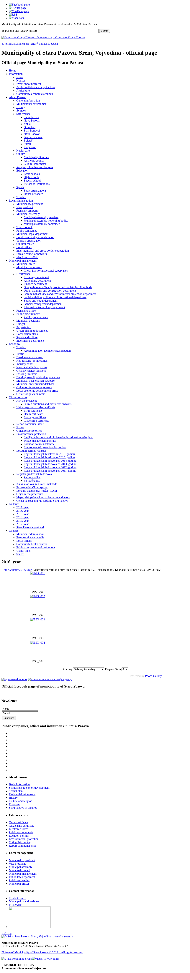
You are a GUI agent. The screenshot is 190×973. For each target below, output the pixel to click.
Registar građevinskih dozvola (34, 474)
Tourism (21, 197)
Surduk (28, 143)
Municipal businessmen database (35, 380)
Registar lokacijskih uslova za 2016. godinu (49, 454)
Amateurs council (34, 160)
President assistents (27, 210)
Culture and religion (20, 801)
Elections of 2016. (27, 257)
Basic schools (32, 173)
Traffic (20, 354)
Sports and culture (26, 337)
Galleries (14, 504)
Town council (24, 227)
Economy (14, 344)
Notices (20, 80)
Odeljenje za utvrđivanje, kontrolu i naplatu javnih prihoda (58, 287)
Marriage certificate (35, 417)
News (19, 77)
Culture (20, 153)
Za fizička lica (32, 480)
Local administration (21, 200)
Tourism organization (28, 240)
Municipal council (19, 870)
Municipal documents (29, 267)
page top (6, 933)
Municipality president (22, 860)
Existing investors (26, 374)
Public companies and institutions (35, 547)
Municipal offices (19, 883)
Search (104, 30)
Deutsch (53, 43)
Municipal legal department (32, 233)
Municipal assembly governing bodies (46, 220)
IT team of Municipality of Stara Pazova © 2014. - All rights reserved (42, 952)
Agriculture (23, 90)
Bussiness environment (29, 357)
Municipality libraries (36, 157)
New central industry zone (31, 367)
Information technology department (44, 307)
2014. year (22, 517)
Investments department (30, 340)
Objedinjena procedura (29, 494)
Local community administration (35, 237)
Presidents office (26, 310)
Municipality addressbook (24, 901)
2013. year (22, 520)
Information (16, 73)
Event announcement (28, 83)
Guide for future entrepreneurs (34, 387)
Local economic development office (37, 390)
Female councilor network (31, 253)
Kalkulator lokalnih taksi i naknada (36, 484)
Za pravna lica (32, 477)
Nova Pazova (32, 120)
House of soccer (33, 193)
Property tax (23, 327)
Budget (20, 324)
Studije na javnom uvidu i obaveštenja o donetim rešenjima (58, 437)
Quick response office (29, 430)
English (43, 43)
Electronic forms (18, 829)
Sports (20, 187)
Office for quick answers (30, 394)
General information (28, 100)
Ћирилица (8, 43)
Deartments (23, 273)
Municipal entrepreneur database (35, 384)
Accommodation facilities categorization (47, 350)
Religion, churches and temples (34, 167)
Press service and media (30, 537)
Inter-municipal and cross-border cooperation (42, 250)
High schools (31, 177)
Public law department (22, 877)
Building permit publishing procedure (38, 377)
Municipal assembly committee (42, 223)
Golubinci (29, 127)
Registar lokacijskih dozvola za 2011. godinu (50, 470)
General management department (43, 303)
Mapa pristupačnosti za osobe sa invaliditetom (43, 497)
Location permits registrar (31, 450)
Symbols (21, 110)
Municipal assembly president (41, 217)
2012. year (22, 524)
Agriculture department (37, 280)
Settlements (23, 113)
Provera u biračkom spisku (32, 487)
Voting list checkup (20, 842)
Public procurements (28, 314)
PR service (15, 904)
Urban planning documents (32, 330)
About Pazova (17, 97)
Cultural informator (35, 163)
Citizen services (18, 397)
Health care (23, 150)
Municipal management (22, 260)
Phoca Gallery (153, 676)
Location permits (19, 835)
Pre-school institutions (37, 183)
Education (22, 170)
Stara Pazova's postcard (30, 527)
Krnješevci (30, 147)
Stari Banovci (32, 130)
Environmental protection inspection (45, 447)
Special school (32, 180)
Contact (13, 530)
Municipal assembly (28, 213)
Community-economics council (34, 93)
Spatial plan (16, 791)
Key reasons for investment (32, 360)
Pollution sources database (39, 444)
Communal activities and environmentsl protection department (60, 293)
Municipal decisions (28, 320)
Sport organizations (35, 190)
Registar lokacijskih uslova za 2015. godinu (49, 457)
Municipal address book (30, 534)
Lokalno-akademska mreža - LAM (36, 490)
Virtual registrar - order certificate (35, 407)
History (20, 107)
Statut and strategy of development (29, 787)
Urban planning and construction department (50, 290)
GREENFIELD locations (31, 370)
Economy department (36, 277)
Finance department (35, 283)
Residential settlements (22, 794)
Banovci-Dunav (33, 137)
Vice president (24, 207)
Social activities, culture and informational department (55, 297)
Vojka (27, 123)
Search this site (10, 30)
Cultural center (25, 243)
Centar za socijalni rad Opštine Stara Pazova (42, 500)
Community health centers (31, 544)
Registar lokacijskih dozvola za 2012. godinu (50, 467)
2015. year (22, 514)
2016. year (22, 510)
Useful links (23, 550)
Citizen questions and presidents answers (47, 404)
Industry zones (24, 364)
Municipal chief (25, 263)
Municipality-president (29, 203)
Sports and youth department (40, 300)
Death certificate (33, 414)
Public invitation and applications (35, 87)
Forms (20, 427)
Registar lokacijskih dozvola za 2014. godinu (50, 460)
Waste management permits (40, 440)
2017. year (22, 507)
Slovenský (32, 43)
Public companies (26, 230)
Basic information (19, 784)
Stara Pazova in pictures (23, 807)
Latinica (20, 43)
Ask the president (26, 400)
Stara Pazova (31, 117)
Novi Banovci (32, 133)
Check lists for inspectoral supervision (46, 270)
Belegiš (28, 140)
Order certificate (18, 822)
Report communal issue (30, 424)
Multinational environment (31, 103)
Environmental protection (31, 434)
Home (12, 70)
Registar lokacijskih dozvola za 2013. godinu (50, 464)
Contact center (17, 898)
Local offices (24, 247)
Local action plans (27, 334)
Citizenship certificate (36, 420)
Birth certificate (33, 410)
